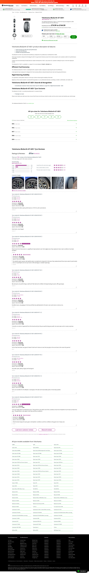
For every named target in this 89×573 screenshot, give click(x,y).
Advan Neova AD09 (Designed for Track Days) (41, 450)
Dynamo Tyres (22, 549)
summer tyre (31, 103)
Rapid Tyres (34, 546)
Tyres (17, 5)
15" (31, 117)
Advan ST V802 (15, 482)
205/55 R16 (46, 541)
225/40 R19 (58, 546)
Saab (18, 400)
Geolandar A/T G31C (58, 509)
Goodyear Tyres (23, 552)
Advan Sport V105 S (15, 465)
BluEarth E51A (15, 491)
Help (76, 6)
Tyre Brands (24, 5)
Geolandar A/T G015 (16, 509)
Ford (18, 273)
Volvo (18, 240)
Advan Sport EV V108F (16, 456)
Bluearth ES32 (15, 494)
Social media (71, 556)
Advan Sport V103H (36, 459)
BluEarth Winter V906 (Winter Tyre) (60, 497)
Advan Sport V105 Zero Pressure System (40, 465)
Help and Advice (72, 537)
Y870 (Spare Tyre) (57, 530)
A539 (34, 444)
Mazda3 (18, 380)
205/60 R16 (58, 552)
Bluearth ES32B (57, 494)
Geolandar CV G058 (15, 518)
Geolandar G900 (36, 518)
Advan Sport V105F (57, 468)
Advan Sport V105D (15, 468)
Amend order (71, 541)
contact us (41, 434)
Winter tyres (71, 552)
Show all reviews (47, 430)
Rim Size (58, 36)
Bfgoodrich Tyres (23, 543)
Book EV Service (11, 552)
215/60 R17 (58, 548)
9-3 (17, 402)
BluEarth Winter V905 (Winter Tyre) (39, 497)
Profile (51, 36)
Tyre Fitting (50, 5)
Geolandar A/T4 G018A (37, 512)
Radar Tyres (34, 545)
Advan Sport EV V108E (58, 453)
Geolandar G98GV (57, 521)
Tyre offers (71, 543)
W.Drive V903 (14, 530)
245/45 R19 (58, 551)
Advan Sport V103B (15, 459)
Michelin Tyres (35, 540)
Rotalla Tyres (34, 548)
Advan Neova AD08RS (16, 450)
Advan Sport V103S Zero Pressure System (20, 462)
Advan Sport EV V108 (58, 450)
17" (44, 117)
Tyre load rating (71, 548)
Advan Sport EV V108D (37, 453)
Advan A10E (14, 447)
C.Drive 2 (34, 506)
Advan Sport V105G (15, 471)
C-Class (18, 296)
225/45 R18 (46, 549)
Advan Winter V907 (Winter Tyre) (18, 488)
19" (58, 117)
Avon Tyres (22, 541)
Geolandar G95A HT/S (37, 521)
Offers (67, 5)
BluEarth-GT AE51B (57, 500)
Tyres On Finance (11, 556)
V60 (18, 241)
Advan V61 (35, 482)
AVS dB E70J (35, 488)
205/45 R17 (46, 548)
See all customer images (20, 190)
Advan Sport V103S (57, 459)
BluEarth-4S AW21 (15, 500)
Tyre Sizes (46, 537)
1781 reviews (54, 19)
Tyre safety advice (72, 557)
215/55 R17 (46, 545)
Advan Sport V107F (36, 480)
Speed (65, 36)
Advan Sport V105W (16, 474)
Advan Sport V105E (36, 468)
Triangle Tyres (34, 557)
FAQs (69, 540)
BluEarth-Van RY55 (57, 503)
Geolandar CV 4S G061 (58, 515)
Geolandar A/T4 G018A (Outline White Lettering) (63, 512)
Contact (79, 6)
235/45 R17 (58, 556)
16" (38, 117)
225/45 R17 (46, 543)
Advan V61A (56, 482)
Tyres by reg (71, 546)
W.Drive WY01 (35, 530)
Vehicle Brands (33, 5)
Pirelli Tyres (34, 543)
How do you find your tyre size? (50, 40)
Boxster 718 (19, 317)
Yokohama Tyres (31, 12)
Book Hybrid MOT (11, 549)
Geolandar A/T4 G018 (16, 512)
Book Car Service (11, 551)
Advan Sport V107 (57, 474)
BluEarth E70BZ (36, 491)
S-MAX (18, 275)
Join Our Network (11, 557)
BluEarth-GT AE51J (15, 503)
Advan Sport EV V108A (16, 453)
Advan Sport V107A (15, 477)
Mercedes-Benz (20, 295)
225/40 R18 (46, 540)
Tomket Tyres (34, 549)
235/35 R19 (46, 554)
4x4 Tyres (10, 543)
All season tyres (71, 551)
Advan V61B (14, 485)
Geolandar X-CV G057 (58, 524)
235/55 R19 (46, 556)
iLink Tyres (22, 556)
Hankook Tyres (23, 554)
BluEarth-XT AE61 (15, 506)
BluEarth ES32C (15, 497)
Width (44, 36)
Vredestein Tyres (35, 554)
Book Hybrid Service (11, 554)
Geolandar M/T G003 (37, 524)
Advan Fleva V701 (57, 447)
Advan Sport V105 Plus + (58, 462)
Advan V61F (35, 485)
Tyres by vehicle (71, 545)
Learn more (58, 30)
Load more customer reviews (24, 430)
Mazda (18, 379)
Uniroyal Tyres (35, 552)
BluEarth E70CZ (57, 491)
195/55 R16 (46, 552)
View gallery (27, 36)
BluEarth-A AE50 (36, 500)
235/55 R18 (58, 541)
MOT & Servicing (59, 5)
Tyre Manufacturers (23, 12)
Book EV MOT (10, 548)
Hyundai (18, 197)
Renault (18, 219)
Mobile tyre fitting (72, 554)
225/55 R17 (58, 540)
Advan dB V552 (36, 447)
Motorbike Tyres (11, 541)
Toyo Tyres (34, 551)
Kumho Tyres (22, 557)
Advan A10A (56, 444)
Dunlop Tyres (22, 548)
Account (83, 6)
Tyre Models (42, 5)
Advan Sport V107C (36, 477)
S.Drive (55, 527)
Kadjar (18, 220)
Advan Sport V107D (57, 477)
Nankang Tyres (35, 541)
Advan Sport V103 (36, 456)
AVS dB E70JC (56, 488)
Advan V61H (56, 485)
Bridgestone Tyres (23, 545)
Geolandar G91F (15, 521)
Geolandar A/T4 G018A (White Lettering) (19, 515)
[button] (73, 6)
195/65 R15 (58, 543)
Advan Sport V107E (15, 480)
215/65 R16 (58, 549)
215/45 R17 (58, 545)
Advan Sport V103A (57, 456)
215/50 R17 (58, 554)
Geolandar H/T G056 (16, 524)
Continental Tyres (23, 546)
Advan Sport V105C (57, 465)
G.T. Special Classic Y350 (58, 506)
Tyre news (70, 549)
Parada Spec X (35, 527)
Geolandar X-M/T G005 (16, 527)
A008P (13, 444)
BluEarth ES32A (36, 494)
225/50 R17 (46, 551)
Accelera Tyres (23, 540)
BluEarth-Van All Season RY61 (38, 503)
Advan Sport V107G (57, 480)
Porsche (18, 316)
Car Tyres (17, 12)
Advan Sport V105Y (36, 474)
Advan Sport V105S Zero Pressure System (40, 471)
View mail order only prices (72, 120)
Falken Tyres (22, 551)
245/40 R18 (46, 557)
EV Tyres (9, 545)
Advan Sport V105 (36, 462)
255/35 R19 (46, 546)
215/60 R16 (58, 557)
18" (51, 117)
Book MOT (10, 546)
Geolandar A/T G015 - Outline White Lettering (41, 509)
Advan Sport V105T (57, 471)
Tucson (18, 199)
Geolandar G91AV (57, 518)
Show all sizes (60, 34)
